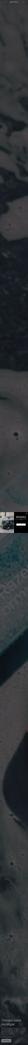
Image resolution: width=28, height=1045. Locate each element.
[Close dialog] (26, 513)
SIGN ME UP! (21, 524)
